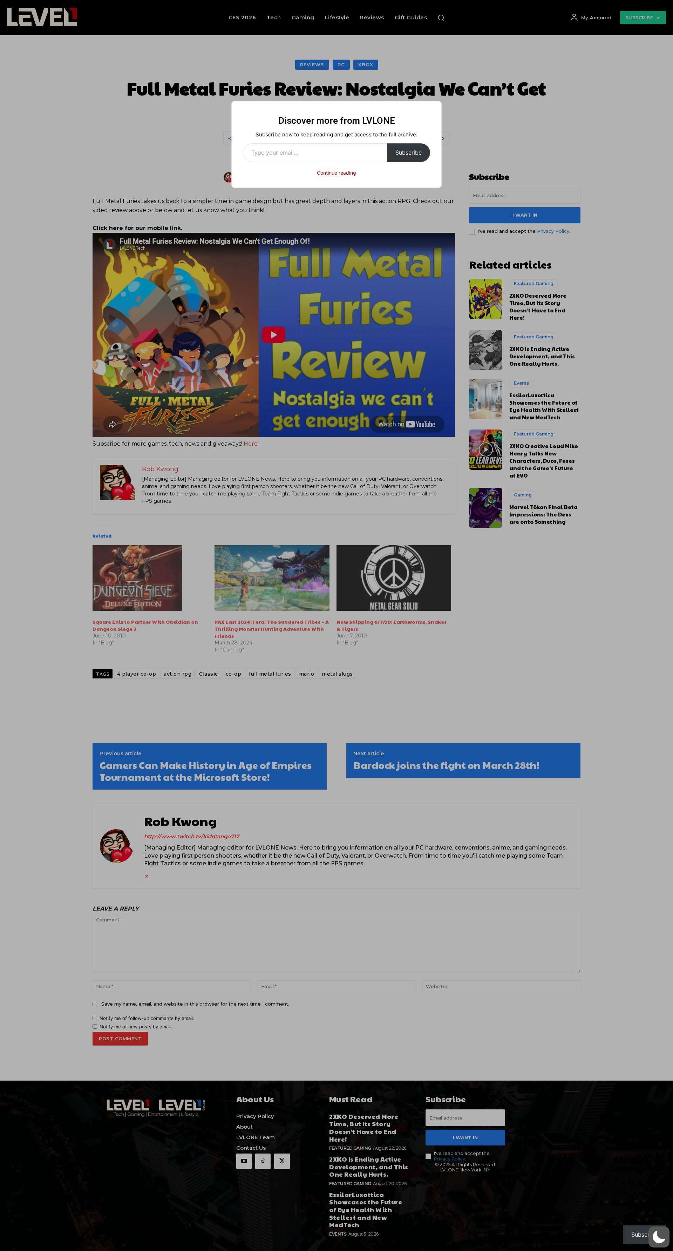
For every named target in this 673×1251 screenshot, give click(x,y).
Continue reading (336, 173)
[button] (658, 1236)
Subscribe (408, 152)
